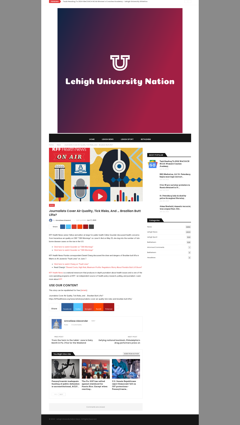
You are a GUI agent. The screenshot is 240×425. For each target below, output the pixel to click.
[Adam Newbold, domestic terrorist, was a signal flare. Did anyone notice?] (152, 209)
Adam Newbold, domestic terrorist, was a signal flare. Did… (175, 207)
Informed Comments (155, 247)
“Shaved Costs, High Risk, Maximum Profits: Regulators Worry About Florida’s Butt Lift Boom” (104, 267)
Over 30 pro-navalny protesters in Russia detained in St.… (175, 186)
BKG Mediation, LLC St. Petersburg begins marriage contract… (175, 175)
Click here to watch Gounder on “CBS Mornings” (73, 247)
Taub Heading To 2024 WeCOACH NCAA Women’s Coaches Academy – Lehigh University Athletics (105, 1)
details (83, 290)
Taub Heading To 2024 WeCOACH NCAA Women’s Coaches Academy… (174, 163)
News (52, 205)
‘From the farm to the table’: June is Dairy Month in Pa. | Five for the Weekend (72, 341)
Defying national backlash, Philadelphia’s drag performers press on (119, 341)
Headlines (151, 257)
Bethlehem (146, 139)
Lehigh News (108, 139)
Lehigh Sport (127, 139)
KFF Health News (56, 273)
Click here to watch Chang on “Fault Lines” (71, 264)
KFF (60, 279)
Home (91, 139)
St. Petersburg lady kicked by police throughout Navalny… (173, 197)
